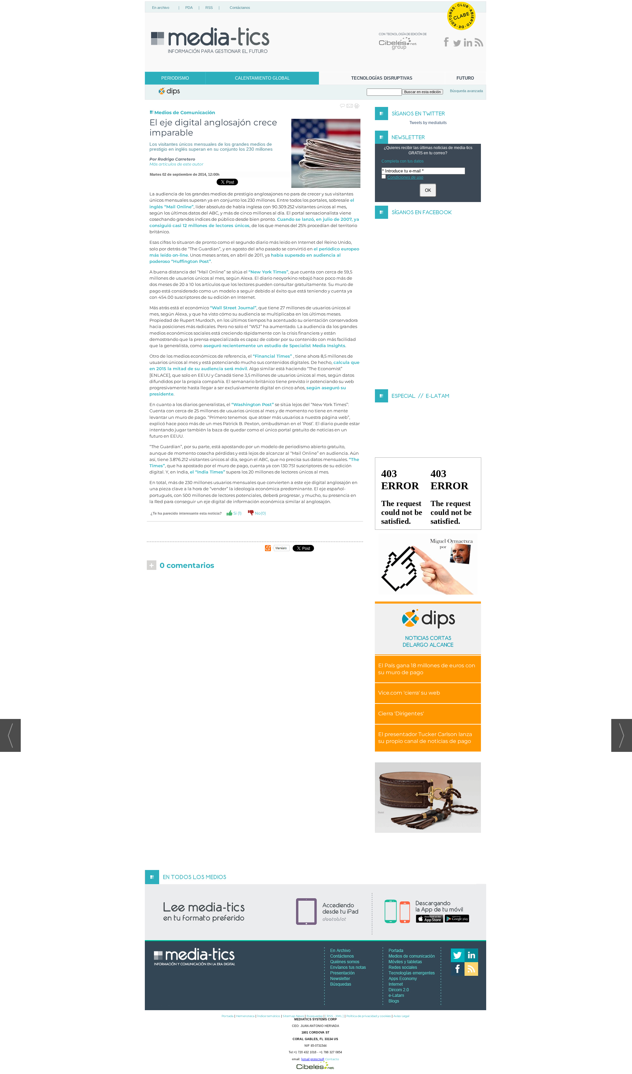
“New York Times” (268, 271)
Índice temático (268, 1016)
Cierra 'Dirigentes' (401, 713)
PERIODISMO (175, 78)
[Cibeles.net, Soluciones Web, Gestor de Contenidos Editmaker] (315, 1067)
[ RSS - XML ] (334, 1016)
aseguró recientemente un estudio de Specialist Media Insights (273, 345)
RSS (209, 8)
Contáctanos (240, 8)
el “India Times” (207, 472)
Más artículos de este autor (176, 164)
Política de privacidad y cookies (368, 1016)
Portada (227, 1016)
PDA (189, 8)
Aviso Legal (401, 1016)
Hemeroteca (245, 1016)
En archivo (160, 8)
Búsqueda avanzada (466, 91)
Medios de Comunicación (184, 112)
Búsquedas (314, 1016)
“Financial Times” (273, 356)
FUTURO (465, 78)
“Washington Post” (252, 404)
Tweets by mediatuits (428, 122)
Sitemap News (293, 1016)
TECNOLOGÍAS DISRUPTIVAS (381, 78)
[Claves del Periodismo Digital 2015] (428, 564)
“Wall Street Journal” (233, 307)
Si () (237, 513)
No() (260, 513)
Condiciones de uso (405, 177)
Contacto (332, 1059)
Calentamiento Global (262, 78)
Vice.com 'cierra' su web (409, 693)
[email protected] (312, 1059)
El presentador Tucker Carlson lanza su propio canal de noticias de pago (425, 737)
